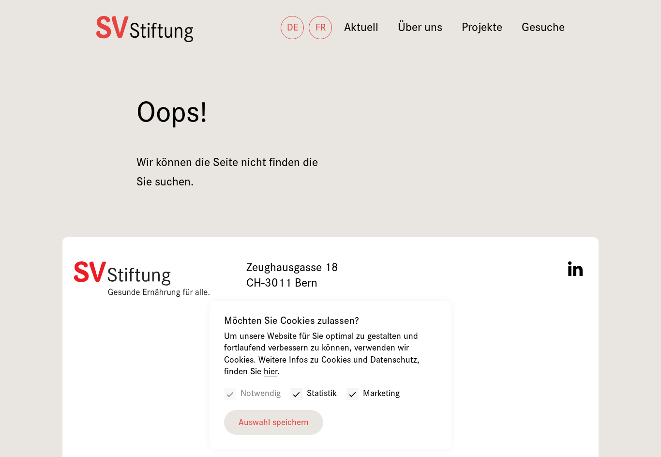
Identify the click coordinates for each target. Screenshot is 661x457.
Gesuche (543, 29)
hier (270, 372)
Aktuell (361, 29)
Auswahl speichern (274, 423)
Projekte (482, 29)
